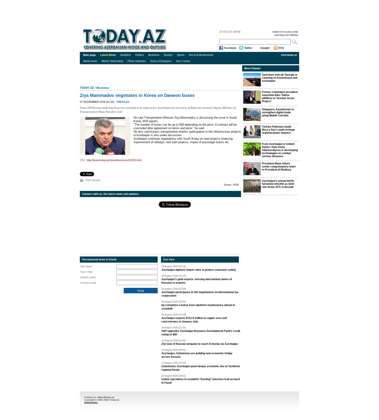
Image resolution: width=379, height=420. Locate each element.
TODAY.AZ (87, 87)
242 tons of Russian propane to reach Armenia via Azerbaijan (199, 343)
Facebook (230, 48)
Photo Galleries (136, 61)
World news (90, 61)
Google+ (265, 48)
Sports (180, 55)
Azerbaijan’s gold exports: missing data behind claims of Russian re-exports (196, 281)
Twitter (248, 48)
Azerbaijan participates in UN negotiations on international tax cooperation (199, 294)
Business (153, 55)
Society (168, 55)
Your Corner (183, 61)
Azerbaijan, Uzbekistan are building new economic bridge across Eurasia (196, 355)
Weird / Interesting (112, 61)
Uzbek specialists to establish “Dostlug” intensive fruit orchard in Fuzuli (200, 381)
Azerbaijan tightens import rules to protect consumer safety (198, 269)
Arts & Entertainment (201, 55)
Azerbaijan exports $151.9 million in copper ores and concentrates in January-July (194, 320)
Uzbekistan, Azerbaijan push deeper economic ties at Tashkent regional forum (200, 368)
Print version (93, 180)
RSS (281, 48)
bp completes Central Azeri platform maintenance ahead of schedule (198, 307)
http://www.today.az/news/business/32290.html (114, 160)
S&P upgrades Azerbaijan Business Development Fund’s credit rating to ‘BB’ (200, 332)
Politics (139, 55)
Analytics (125, 55)
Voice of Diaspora (160, 61)
